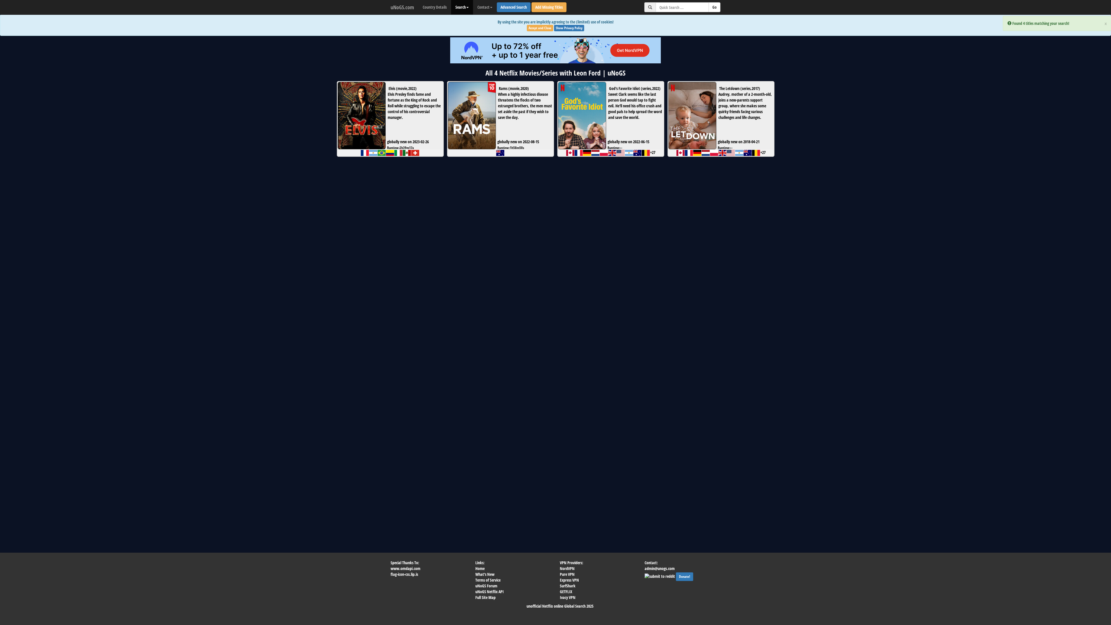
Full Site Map (485, 597)
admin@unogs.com (660, 568)
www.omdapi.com (405, 568)
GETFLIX (566, 591)
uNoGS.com (402, 7)
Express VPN (569, 580)
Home (480, 568)
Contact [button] (483, 7)
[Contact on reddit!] (660, 575)
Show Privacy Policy (569, 27)
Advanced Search (514, 7)
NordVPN (567, 568)
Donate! (684, 576)
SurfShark (567, 586)
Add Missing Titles (549, 7)
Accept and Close (540, 27)
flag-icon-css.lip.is (404, 574)
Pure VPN (567, 574)
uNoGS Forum (486, 586)
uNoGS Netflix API (489, 591)
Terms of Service (488, 580)
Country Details (435, 7)
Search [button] (460, 7)
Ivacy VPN (567, 597)
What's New (484, 574)
